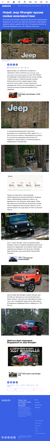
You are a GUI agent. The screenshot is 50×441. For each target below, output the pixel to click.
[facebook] (11, 65)
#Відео (9, 386)
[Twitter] (6, 437)
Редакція (36, 428)
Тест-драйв (24, 5)
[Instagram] (14, 437)
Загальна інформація (39, 420)
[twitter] (14, 65)
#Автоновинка (11, 385)
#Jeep (37, 385)
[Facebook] (3, 437)
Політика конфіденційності (40, 433)
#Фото (17, 385)
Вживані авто (38, 5)
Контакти (37, 430)
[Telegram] (11, 437)
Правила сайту (38, 425)
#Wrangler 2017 (30, 385)
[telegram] (8, 65)
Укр (44, 5)
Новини (19, 5)
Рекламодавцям (38, 423)
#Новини (22, 385)
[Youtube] (8, 437)
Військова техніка (31, 5)
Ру (47, 5)
